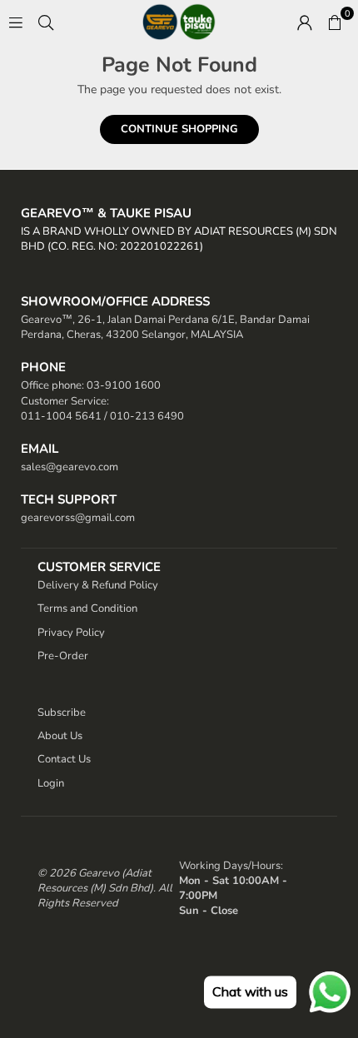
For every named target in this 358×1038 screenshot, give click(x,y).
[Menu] (16, 21)
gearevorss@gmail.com (78, 517)
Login (50, 783)
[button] (335, 22)
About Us (59, 735)
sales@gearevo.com (69, 466)
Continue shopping (179, 129)
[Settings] (305, 22)
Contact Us (64, 759)
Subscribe (61, 712)
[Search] (46, 21)
